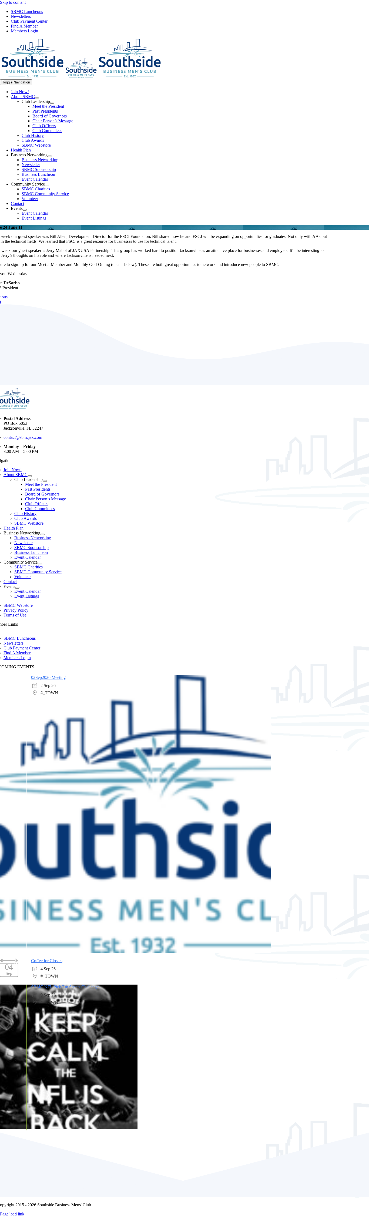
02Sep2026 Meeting (48, 677)
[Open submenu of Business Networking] (50, 156)
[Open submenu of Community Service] (47, 185)
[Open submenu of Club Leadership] (52, 103)
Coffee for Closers (46, 960)
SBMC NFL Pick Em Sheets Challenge (65, 987)
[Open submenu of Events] (24, 210)
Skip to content (13, 2)
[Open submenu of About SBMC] (37, 98)
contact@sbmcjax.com (23, 437)
